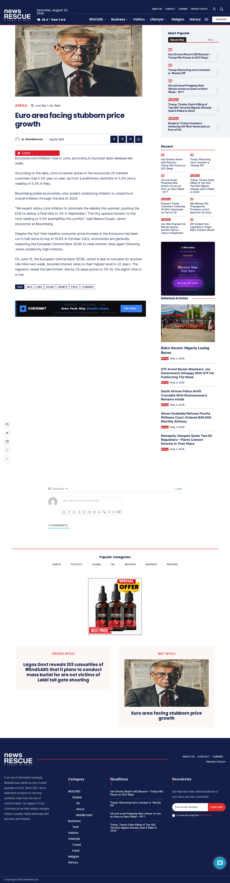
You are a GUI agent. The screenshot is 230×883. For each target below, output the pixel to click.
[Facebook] (114, 139)
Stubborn (87, 287)
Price (74, 287)
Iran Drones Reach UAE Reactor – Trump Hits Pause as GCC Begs (189, 56)
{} (109, 512)
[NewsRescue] (17, 15)
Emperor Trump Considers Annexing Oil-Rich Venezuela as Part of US (189, 126)
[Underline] (74, 512)
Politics (173, 99)
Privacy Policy (205, 815)
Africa (21, 105)
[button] (221, 9)
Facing (50, 287)
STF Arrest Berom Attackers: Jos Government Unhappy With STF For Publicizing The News (187, 373)
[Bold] (64, 512)
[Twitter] (122, 139)
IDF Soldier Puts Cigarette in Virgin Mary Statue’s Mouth (202, 227)
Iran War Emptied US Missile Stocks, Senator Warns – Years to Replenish (173, 228)
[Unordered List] (89, 512)
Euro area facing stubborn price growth (166, 716)
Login (178, 488)
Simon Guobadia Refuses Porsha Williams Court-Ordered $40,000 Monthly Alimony (186, 417)
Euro (39, 287)
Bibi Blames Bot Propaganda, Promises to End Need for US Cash (200, 208)
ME (170, 49)
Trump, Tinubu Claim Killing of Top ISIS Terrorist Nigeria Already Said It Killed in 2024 (189, 108)
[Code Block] (99, 512)
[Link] (104, 512)
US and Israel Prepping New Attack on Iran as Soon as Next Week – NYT (188, 89)
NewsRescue (34, 139)
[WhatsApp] (138, 139)
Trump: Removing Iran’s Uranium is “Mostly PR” (189, 71)
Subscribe (217, 807)
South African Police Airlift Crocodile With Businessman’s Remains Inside (184, 395)
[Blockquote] (94, 512)
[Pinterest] (130, 139)
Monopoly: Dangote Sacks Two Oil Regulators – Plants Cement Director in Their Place (186, 439)
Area (29, 287)
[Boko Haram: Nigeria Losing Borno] (188, 323)
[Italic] (69, 512)
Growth (62, 287)
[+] (114, 512)
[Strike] (79, 512)
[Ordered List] (84, 512)
